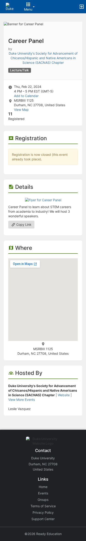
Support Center (43, 519)
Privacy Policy (43, 512)
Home (43, 487)
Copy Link (23, 224)
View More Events (21, 400)
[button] (10, 6)
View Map (21, 110)
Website (64, 395)
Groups (43, 500)
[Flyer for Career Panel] (43, 200)
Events (43, 493)
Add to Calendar (26, 96)
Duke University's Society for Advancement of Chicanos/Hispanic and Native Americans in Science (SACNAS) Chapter (43, 57)
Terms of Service (43, 506)
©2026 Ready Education (43, 534)
